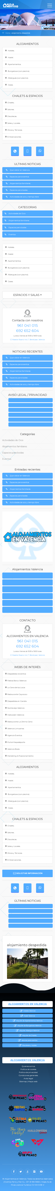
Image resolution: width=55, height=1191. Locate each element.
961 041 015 (27, 325)
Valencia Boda (13, 749)
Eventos (12, 234)
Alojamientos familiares (20, 183)
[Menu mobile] (49, 6)
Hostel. (10, 57)
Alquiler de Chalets (29, 1035)
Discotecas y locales (29, 1045)
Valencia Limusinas (15, 728)
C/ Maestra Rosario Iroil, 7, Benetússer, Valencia (27, 340)
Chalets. (10, 102)
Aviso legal (31, 420)
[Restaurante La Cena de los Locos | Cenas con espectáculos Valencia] (37, 1097)
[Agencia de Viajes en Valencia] (37, 1119)
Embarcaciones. (14, 137)
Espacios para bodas (19, 190)
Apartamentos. (14, 64)
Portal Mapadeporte (16, 742)
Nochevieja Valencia (15, 708)
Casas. (10, 85)
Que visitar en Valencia (20, 170)
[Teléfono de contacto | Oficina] (15, 151)
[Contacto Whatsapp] (40, 151)
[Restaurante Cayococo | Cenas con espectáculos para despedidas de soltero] (17, 1142)
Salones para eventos (29, 1040)
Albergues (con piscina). (18, 78)
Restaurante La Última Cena (19, 722)
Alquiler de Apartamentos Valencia (29, 1021)
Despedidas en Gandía (17, 701)
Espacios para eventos (19, 176)
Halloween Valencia (15, 715)
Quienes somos (31, 400)
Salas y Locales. (13, 123)
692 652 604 (27, 330)
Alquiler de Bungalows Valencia (29, 1026)
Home (7, 33)
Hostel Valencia (29, 1016)
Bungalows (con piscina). (18, 71)
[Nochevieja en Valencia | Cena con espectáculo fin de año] (18, 1131)
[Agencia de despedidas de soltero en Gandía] (37, 1108)
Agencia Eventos (14, 735)
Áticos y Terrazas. (14, 130)
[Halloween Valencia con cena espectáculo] (37, 1131)
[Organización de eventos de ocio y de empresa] (27, 1154)
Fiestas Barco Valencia (16, 680)
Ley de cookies (31, 405)
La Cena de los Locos (16, 687)
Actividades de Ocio (17, 213)
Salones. (10, 109)
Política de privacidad (31, 410)
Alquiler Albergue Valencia (29, 1031)
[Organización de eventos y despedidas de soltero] (18, 1097)
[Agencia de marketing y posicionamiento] (37, 1142)
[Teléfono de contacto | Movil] (27, 151)
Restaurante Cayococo (17, 694)
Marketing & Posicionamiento (20, 756)
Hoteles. (11, 50)
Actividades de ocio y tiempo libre (24, 197)
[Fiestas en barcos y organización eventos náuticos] (18, 1108)
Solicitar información (29, 873)
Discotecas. (12, 116)
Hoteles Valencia (29, 1011)
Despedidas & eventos (16, 674)
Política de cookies (13, 582)
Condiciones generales (31, 415)
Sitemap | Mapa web (32, 425)
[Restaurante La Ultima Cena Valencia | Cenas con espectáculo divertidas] (18, 1119)
